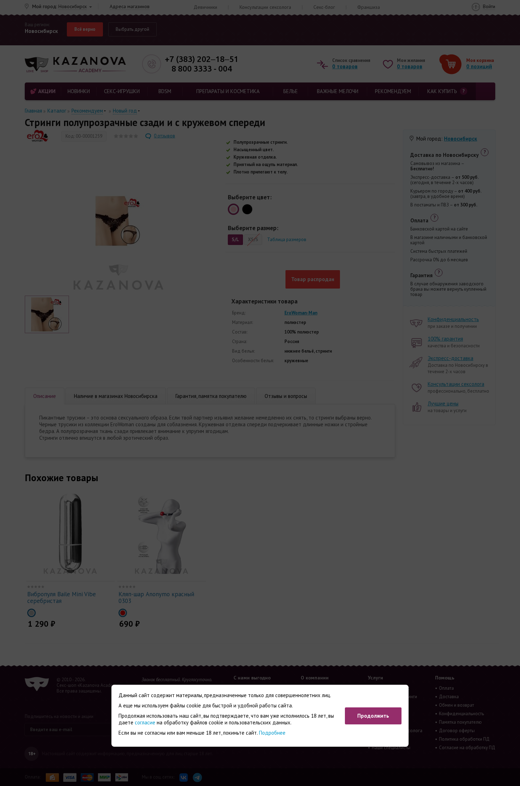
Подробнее (272, 732)
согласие (145, 722)
